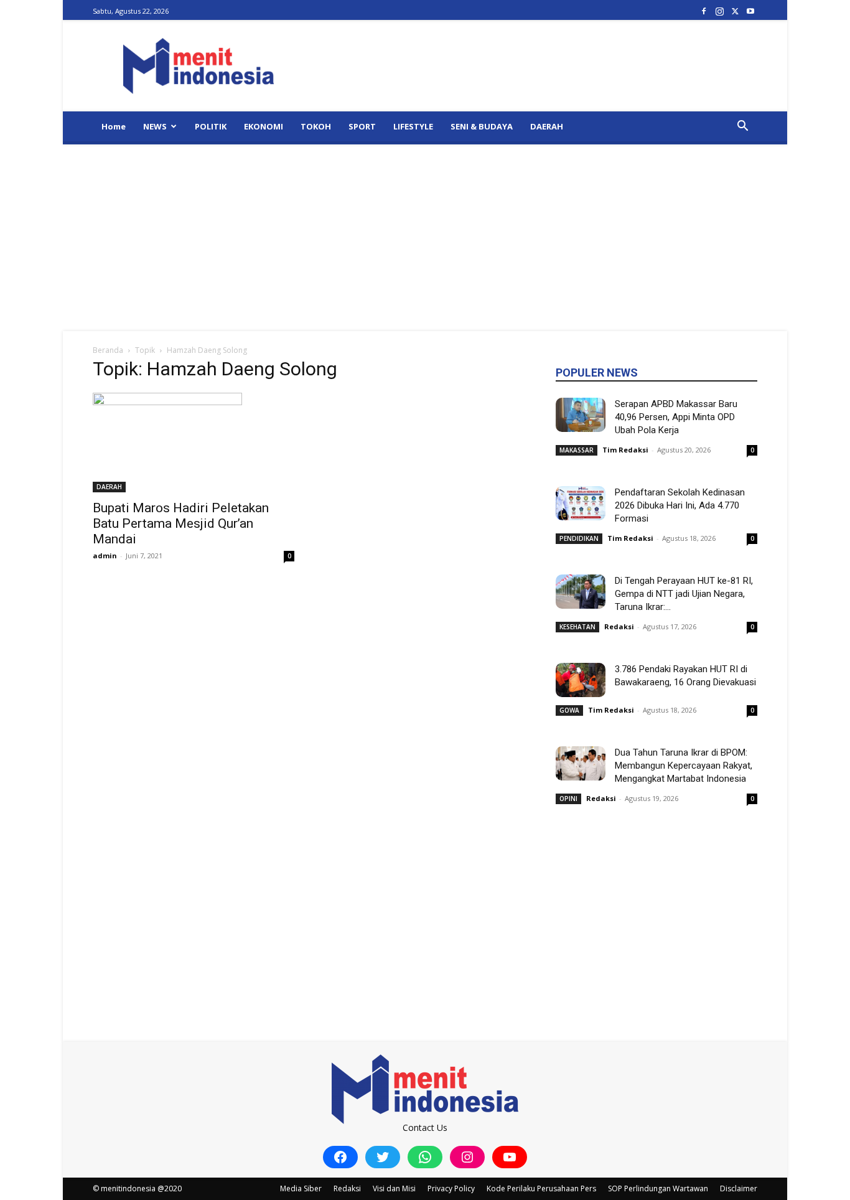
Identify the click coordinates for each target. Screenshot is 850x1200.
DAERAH (546, 126)
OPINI (568, 798)
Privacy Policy (451, 1188)
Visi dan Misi (394, 1188)
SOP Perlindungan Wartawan (658, 1188)
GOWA (569, 710)
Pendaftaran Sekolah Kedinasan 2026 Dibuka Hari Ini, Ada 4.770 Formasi (680, 505)
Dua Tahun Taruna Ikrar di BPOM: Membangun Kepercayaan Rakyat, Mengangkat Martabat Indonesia (683, 765)
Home (113, 126)
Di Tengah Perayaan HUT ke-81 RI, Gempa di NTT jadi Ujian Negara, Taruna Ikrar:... (684, 593)
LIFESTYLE (413, 126)
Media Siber (301, 1188)
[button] (742, 127)
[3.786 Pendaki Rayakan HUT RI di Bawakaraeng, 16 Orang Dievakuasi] (580, 680)
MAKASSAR (576, 450)
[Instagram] (719, 10)
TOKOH (316, 126)
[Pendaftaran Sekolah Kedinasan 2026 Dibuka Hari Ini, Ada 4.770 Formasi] (580, 503)
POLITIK (211, 126)
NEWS (155, 126)
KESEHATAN (577, 626)
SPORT (362, 126)
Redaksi (619, 626)
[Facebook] (704, 10)
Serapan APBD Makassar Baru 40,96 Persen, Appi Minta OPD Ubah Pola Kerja (676, 417)
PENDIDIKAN (579, 538)
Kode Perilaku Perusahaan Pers (541, 1188)
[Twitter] (735, 10)
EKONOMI (263, 126)
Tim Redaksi (625, 449)
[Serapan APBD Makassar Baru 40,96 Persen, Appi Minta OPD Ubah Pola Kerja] (580, 415)
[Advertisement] (425, 238)
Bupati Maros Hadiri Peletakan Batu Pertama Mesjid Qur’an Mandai (181, 523)
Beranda (108, 350)
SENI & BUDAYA (482, 126)
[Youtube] (750, 10)
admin (105, 555)
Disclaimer (738, 1188)
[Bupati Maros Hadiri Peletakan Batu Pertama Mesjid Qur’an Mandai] (193, 442)
